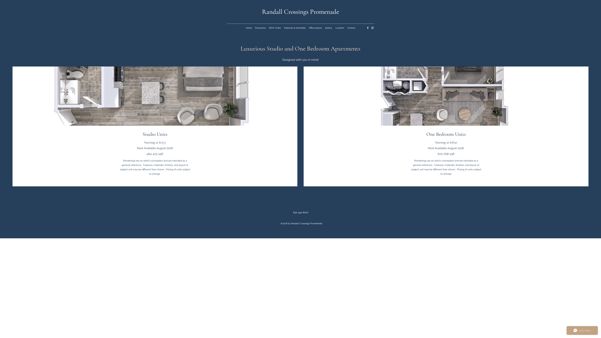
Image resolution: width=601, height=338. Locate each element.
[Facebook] (367, 27)
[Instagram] (372, 27)
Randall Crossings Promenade (300, 12)
